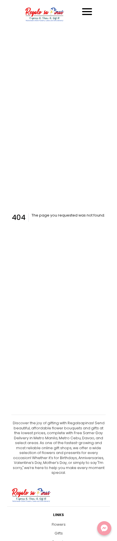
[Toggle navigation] (87, 12)
